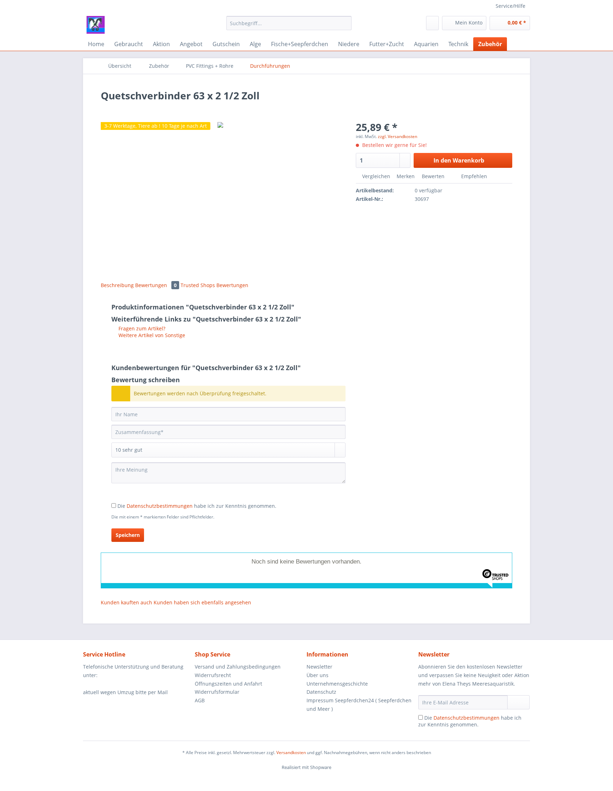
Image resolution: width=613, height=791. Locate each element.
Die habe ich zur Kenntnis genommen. (196, 505)
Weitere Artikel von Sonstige (151, 335)
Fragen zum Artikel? (141, 328)
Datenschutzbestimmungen (160, 505)
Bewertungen (156, 285)
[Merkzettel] (432, 23)
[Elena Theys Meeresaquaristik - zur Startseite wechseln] (96, 25)
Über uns (317, 675)
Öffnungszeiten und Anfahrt (228, 683)
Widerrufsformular (217, 691)
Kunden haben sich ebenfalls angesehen (202, 602)
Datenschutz (321, 691)
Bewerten (433, 176)
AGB (200, 700)
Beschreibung (117, 285)
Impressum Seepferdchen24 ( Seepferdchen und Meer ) (359, 704)
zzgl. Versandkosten (397, 136)
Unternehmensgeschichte (337, 683)
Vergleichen (375, 176)
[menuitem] (289, 26)
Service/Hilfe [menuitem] (510, 5)
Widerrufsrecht (213, 675)
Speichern (128, 535)
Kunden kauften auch (126, 602)
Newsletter (319, 666)
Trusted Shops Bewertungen (214, 285)
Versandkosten (291, 752)
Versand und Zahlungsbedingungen (238, 666)
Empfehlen (473, 176)
